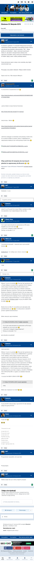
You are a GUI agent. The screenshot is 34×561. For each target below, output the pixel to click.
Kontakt (25, 551)
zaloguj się (21, 494)
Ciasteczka (30, 551)
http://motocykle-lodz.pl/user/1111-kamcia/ (12, 111)
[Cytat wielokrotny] (2, 80)
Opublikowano (12, 42)
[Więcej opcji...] (31, 41)
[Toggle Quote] (3, 322)
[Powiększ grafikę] (20, 89)
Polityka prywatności (17, 551)
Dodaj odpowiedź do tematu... (12, 501)
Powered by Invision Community (17, 553)
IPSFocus (9, 551)
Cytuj (5, 80)
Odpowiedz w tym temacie (17, 35)
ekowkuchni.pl (4, 252)
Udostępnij (9, 510)
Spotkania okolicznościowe (15, 30)
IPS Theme (3, 551)
